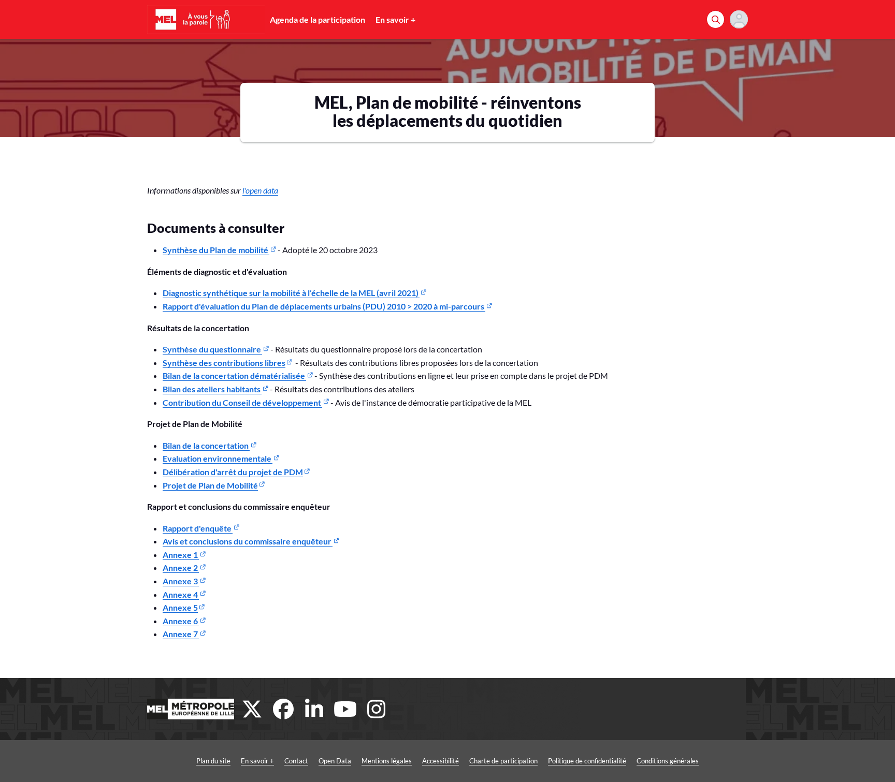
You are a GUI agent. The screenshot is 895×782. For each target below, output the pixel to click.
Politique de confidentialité (587, 761)
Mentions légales (387, 761)
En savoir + (395, 19)
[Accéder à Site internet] (190, 709)
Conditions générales (668, 761)
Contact (296, 761)
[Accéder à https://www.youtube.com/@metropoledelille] (345, 709)
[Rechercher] (715, 19)
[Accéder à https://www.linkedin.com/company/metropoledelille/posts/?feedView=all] (314, 709)
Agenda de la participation (317, 19)
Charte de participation (503, 761)
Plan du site (213, 761)
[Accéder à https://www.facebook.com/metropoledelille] (283, 709)
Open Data (335, 761)
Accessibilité (440, 761)
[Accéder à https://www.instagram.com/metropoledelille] (376, 709)
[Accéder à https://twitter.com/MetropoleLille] (252, 709)
